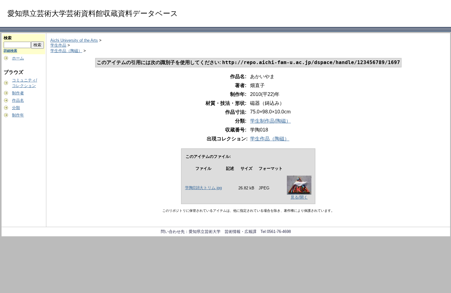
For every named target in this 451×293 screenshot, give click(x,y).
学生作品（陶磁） (66, 50)
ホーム (18, 58)
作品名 (18, 100)
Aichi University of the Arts (74, 40)
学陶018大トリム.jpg (203, 187)
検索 (8, 38)
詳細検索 (10, 50)
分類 (16, 107)
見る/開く (299, 197)
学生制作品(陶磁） (270, 121)
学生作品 (58, 45)
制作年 (18, 115)
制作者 (18, 93)
